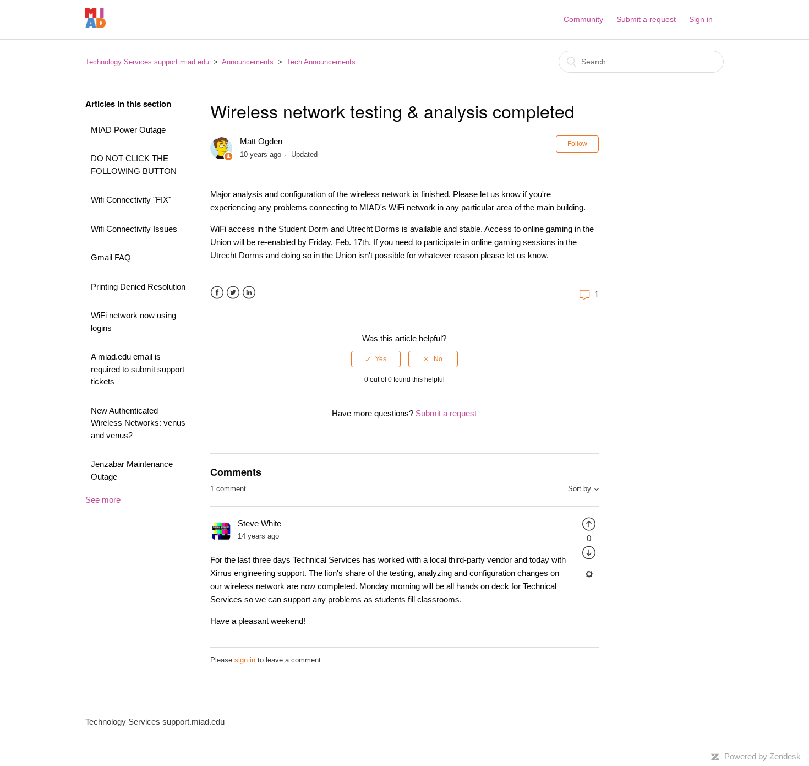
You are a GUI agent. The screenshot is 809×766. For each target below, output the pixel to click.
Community (583, 19)
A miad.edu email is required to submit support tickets (137, 369)
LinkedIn (249, 293)
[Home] (95, 25)
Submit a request (646, 19)
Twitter (233, 293)
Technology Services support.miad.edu (147, 62)
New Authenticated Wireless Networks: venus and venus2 (138, 423)
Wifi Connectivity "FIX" (131, 199)
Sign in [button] (701, 19)
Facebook (217, 293)
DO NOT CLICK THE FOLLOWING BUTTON (134, 165)
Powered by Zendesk (762, 756)
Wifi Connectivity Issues (134, 228)
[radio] (376, 359)
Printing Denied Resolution (138, 286)
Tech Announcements (321, 62)
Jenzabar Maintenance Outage (132, 470)
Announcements (248, 62)
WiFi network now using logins (133, 322)
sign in (244, 660)
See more (103, 499)
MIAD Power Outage (128, 129)
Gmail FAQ (111, 257)
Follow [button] (577, 144)
